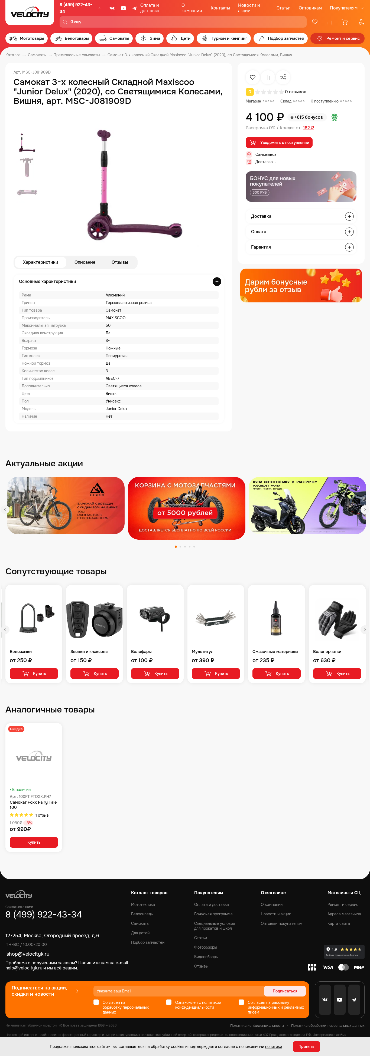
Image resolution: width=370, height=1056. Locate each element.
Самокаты (140, 923)
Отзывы (120, 262)
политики (273, 1046)
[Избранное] (314, 21)
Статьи (284, 8)
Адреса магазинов (344, 914)
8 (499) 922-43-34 (76, 8)
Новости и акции (249, 8)
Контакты (220, 8)
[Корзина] (345, 21)
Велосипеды (142, 914)
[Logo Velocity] (29, 14)
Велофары (141, 651)
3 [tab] (185, 546)
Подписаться (285, 991)
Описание (84, 262)
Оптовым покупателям (281, 923)
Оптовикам (310, 8)
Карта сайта (338, 923)
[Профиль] (359, 21)
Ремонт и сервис (342, 904)
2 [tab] (180, 546)
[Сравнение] (329, 21)
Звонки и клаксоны (89, 651)
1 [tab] (176, 547)
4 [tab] (189, 546)
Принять (306, 1046)
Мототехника (143, 904)
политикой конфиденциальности (198, 1005)
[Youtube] (123, 8)
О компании (191, 8)
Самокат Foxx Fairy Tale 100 (33, 805)
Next (365, 509)
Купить (39, 673)
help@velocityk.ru (23, 968)
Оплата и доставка (149, 8)
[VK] (112, 8)
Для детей (140, 932)
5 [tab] (194, 546)
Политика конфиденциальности (257, 1025)
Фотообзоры (205, 947)
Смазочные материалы (275, 651)
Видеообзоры (206, 956)
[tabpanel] (66, 505)
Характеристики (40, 262)
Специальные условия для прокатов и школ (214, 926)
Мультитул (202, 651)
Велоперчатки (327, 651)
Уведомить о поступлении (284, 142)
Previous (5, 509)
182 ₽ (308, 128)
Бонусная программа (213, 914)
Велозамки (21, 651)
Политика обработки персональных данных (328, 1025)
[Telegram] (134, 8)
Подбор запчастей (147, 942)
